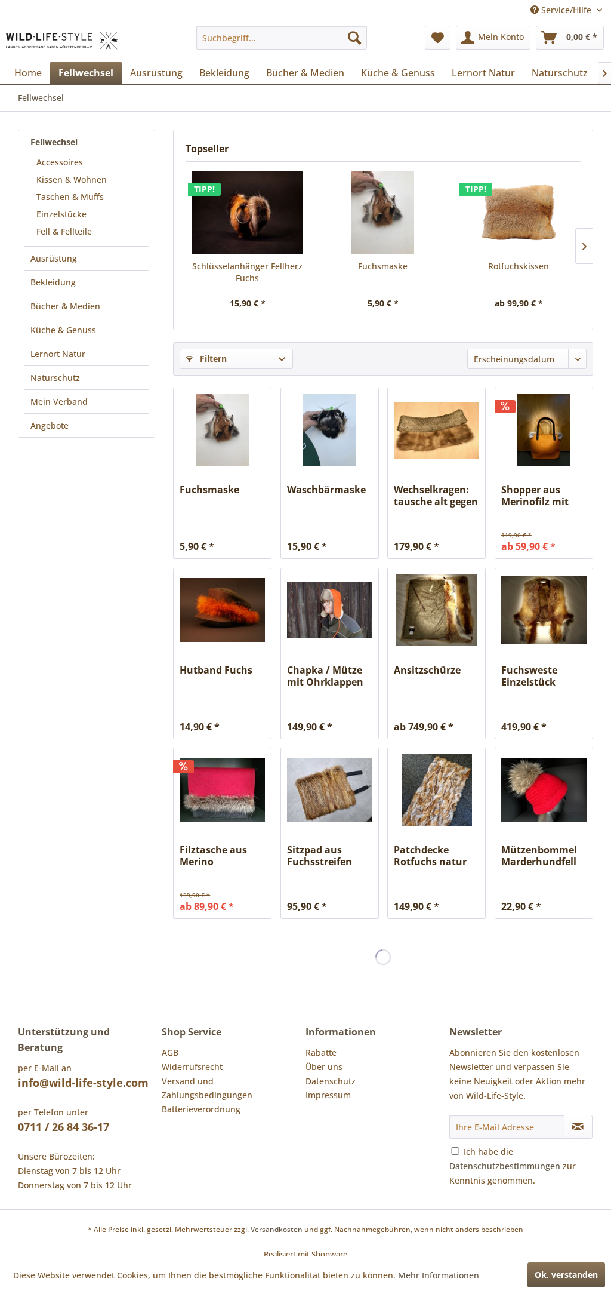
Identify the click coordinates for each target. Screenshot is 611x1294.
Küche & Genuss (63, 330)
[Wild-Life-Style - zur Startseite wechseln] (62, 41)
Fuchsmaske (383, 266)
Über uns (324, 1066)
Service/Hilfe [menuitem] (566, 10)
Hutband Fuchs (216, 670)
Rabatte (321, 1052)
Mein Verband (59, 401)
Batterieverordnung (201, 1109)
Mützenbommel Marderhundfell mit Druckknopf (539, 856)
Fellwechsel (54, 141)
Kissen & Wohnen (71, 179)
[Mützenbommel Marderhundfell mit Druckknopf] (544, 790)
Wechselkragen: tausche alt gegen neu (436, 496)
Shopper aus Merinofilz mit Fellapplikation (537, 496)
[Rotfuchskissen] (519, 212)
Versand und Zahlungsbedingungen (207, 1088)
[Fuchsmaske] (383, 212)
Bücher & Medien (65, 306)
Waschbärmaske (326, 490)
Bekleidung (53, 282)
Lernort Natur (57, 353)
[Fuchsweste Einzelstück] (544, 610)
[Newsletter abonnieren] (578, 1127)
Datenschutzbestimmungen (504, 1166)
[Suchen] (354, 38)
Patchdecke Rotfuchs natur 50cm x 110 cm (430, 856)
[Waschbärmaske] (329, 430)
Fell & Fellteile (64, 231)
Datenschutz (331, 1081)
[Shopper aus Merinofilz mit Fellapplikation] (544, 430)
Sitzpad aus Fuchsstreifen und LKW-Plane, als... (324, 856)
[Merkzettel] (437, 38)
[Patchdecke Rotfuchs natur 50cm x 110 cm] (436, 790)
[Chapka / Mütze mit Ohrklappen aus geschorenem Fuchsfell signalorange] (329, 610)
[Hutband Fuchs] (222, 610)
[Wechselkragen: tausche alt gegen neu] (436, 430)
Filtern (212, 358)
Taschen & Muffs (70, 196)
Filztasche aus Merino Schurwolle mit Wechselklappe (216, 856)
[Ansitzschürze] (436, 610)
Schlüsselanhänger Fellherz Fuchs (247, 272)
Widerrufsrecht (192, 1066)
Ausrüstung (53, 258)
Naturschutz (55, 377)
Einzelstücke (61, 214)
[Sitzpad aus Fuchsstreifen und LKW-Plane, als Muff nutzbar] (329, 790)
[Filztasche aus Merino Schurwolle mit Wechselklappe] (222, 790)
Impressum (328, 1095)
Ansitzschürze (427, 670)
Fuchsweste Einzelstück (529, 676)
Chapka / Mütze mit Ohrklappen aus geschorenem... (325, 676)
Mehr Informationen (438, 1275)
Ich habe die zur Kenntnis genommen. (512, 1166)
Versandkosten (277, 1229)
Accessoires (59, 162)
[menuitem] (282, 38)
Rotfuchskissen (518, 266)
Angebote (49, 425)
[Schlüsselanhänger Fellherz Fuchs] (247, 212)
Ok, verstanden (566, 1274)
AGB (170, 1052)
